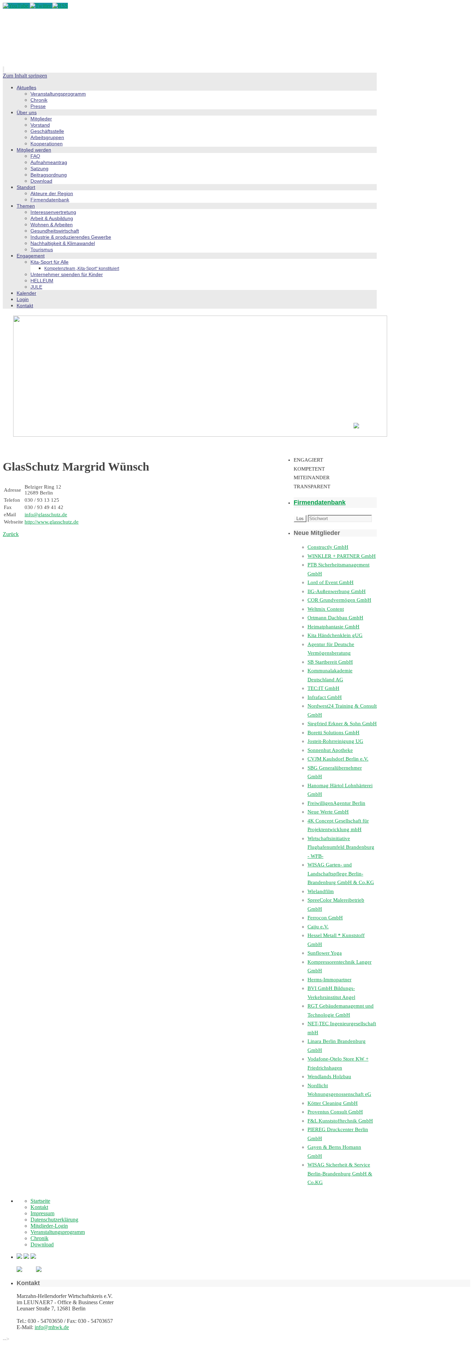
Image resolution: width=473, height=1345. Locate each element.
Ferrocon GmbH (325, 917)
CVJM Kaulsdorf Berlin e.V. (337, 759)
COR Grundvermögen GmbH (339, 600)
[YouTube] (16, 6)
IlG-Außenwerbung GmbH (336, 591)
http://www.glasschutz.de (52, 522)
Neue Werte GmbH (328, 812)
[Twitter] (41, 6)
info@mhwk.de (52, 1327)
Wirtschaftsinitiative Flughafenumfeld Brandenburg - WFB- (340, 847)
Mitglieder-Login (49, 1226)
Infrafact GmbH (324, 697)
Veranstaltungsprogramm (57, 1232)
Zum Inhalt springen (25, 76)
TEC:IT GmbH (323, 688)
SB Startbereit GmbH (330, 662)
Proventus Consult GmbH (335, 1112)
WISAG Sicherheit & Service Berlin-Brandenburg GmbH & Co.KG (339, 1173)
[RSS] (60, 6)
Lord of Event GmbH (330, 582)
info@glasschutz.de (46, 514)
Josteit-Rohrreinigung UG (335, 741)
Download (42, 1244)
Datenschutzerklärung (54, 1220)
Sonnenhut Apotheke (330, 750)
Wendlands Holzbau (329, 1076)
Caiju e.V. (318, 926)
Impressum (42, 1213)
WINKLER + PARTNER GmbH (341, 556)
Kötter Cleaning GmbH (332, 1103)
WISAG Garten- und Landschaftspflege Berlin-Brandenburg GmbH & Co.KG (340, 873)
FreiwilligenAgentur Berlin (336, 803)
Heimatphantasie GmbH (333, 626)
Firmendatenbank (320, 502)
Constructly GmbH (327, 547)
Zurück (11, 534)
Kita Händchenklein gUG (335, 635)
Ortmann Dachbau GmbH (335, 617)
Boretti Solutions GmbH (333, 732)
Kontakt (39, 1207)
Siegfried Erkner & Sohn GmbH (342, 723)
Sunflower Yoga (324, 953)
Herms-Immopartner (329, 979)
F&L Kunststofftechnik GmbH (340, 1121)
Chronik (39, 1238)
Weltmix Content (325, 609)
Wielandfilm (320, 891)
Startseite (40, 1201)
